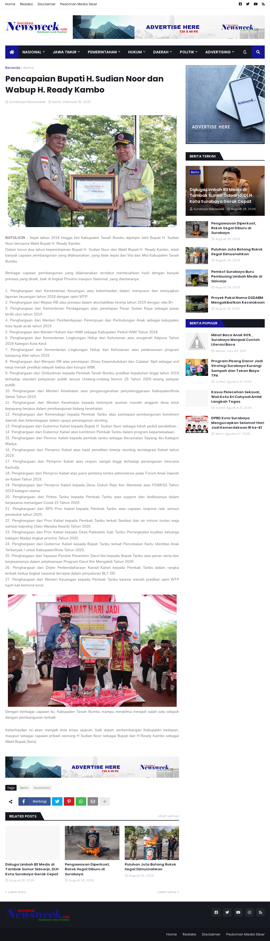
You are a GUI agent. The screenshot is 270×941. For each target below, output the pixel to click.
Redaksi (26, 4)
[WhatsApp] (81, 801)
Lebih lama (166, 891)
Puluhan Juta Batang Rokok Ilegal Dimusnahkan (150, 867)
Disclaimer (47, 4)
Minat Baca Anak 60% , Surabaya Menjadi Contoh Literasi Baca (235, 340)
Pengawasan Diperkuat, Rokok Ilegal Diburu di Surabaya (87, 869)
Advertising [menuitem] (218, 52)
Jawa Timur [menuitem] (64, 52)
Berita (28, 67)
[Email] (93, 801)
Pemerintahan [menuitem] (102, 52)
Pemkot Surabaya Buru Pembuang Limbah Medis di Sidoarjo (236, 276)
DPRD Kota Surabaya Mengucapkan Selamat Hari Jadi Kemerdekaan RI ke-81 (237, 423)
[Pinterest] (69, 801)
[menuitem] (11, 52)
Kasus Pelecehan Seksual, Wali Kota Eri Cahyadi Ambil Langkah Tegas (236, 397)
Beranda (12, 67)
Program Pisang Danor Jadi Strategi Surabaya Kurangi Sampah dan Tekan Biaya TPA (237, 368)
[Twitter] (57, 801)
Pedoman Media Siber (78, 4)
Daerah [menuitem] (160, 52)
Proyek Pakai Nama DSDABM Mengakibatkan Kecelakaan (238, 300)
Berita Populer (203, 323)
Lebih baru (17, 891)
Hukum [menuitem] (135, 52)
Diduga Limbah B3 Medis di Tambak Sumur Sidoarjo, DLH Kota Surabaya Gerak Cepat (32, 869)
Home (10, 4)
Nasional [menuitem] (31, 52)
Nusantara (42, 788)
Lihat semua (168, 816)
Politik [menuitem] (187, 52)
